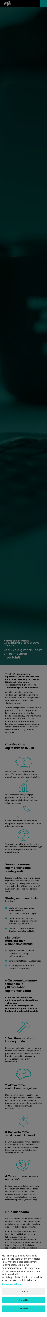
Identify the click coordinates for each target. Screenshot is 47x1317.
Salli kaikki (23, 1308)
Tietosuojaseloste (12, 1284)
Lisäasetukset (23, 1291)
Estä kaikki (23, 1300)
